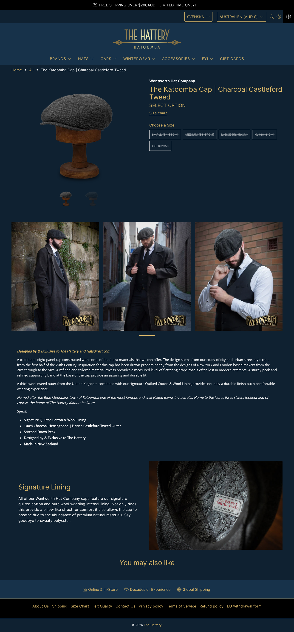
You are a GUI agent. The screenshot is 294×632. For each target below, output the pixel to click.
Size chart (158, 113)
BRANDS (58, 58)
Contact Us (125, 606)
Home (16, 70)
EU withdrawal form (244, 606)
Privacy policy (151, 606)
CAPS (106, 58)
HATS (83, 58)
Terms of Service (181, 606)
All (31, 70)
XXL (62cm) (160, 146)
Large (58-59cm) (234, 134)
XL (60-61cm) (264, 134)
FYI (205, 58)
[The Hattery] (147, 38)
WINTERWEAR (136, 58)
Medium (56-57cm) (199, 134)
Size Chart (80, 606)
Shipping (59, 606)
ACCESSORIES (176, 58)
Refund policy (211, 606)
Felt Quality (102, 606)
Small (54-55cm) (165, 134)
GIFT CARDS (232, 58)
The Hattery (152, 625)
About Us (40, 606)
